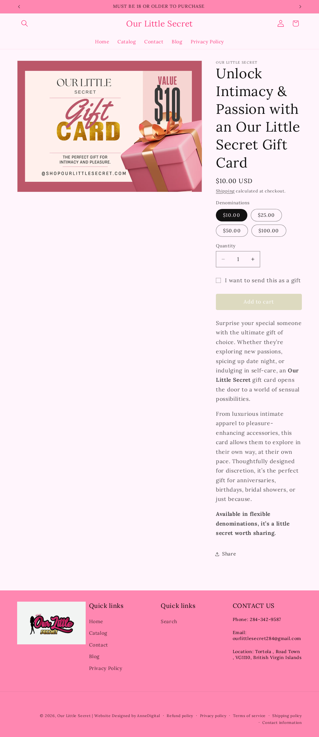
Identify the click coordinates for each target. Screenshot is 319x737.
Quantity (226, 246)
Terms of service (249, 715)
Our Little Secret (74, 715)
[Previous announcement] (19, 6)
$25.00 (266, 215)
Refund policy (180, 715)
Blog (94, 656)
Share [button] (229, 554)
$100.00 (269, 231)
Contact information (282, 722)
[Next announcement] (300, 6)
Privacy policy (213, 715)
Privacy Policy (105, 668)
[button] (24, 23)
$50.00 (232, 231)
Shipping (225, 191)
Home (96, 621)
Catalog (98, 633)
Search (169, 621)
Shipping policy (287, 715)
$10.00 (231, 215)
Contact (98, 645)
